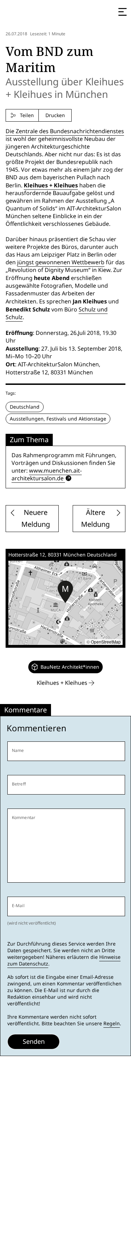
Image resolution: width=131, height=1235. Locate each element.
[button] (65, 592)
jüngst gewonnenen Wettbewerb (60, 262)
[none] (65, 667)
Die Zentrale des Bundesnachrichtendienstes (65, 131)
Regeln (111, 1023)
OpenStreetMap (106, 642)
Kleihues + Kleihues (51, 185)
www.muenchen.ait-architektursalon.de (47, 474)
